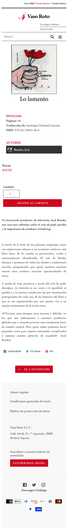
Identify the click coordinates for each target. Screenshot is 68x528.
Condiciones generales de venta (30, 401)
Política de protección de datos (30, 411)
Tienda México (59, 3)
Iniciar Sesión (46, 29)
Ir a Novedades (36, 369)
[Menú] (60, 36)
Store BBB (29, 3)
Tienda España (42, 3)
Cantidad (8, 187)
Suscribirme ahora (29, 463)
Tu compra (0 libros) (49, 24)
